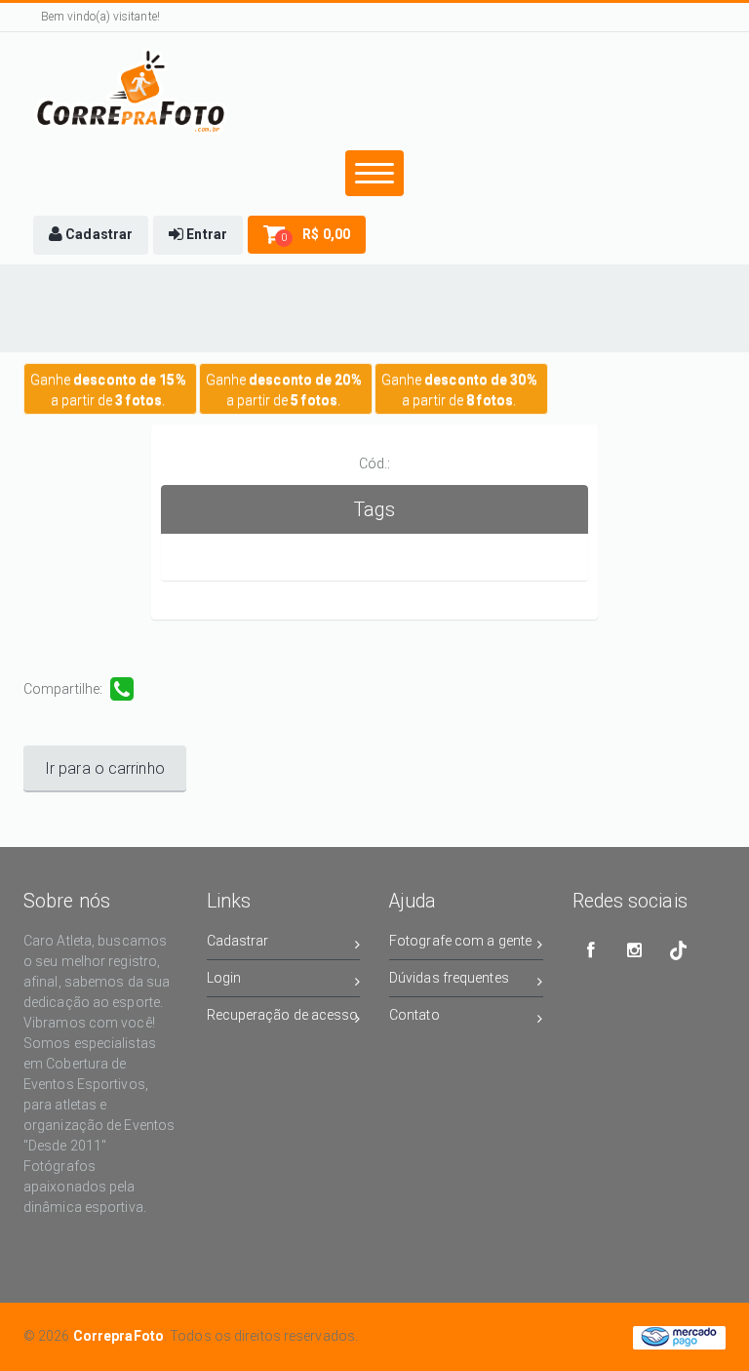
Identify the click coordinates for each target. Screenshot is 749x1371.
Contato (414, 1015)
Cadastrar (238, 940)
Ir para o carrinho (105, 768)
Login (224, 978)
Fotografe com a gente (460, 940)
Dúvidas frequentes (449, 978)
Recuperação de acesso (283, 1015)
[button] (90, 235)
